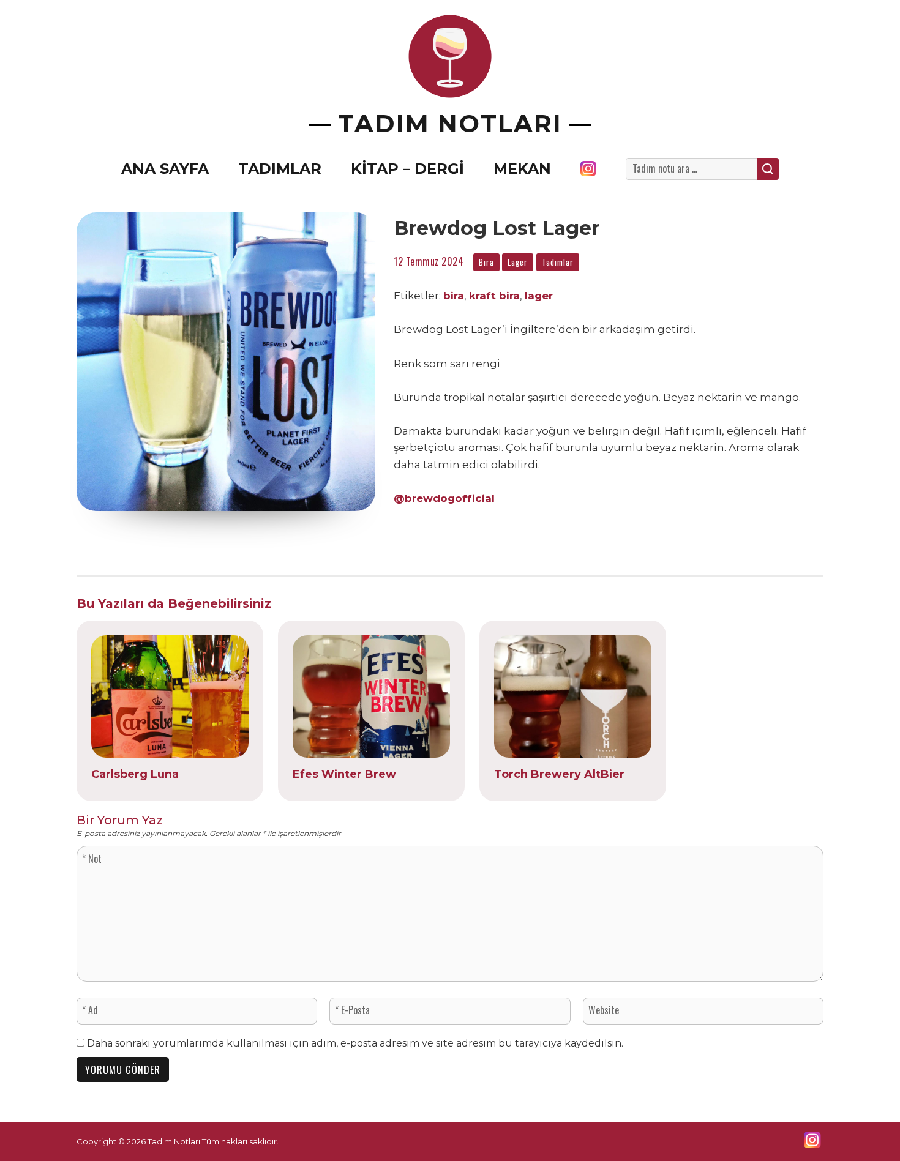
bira (453, 295)
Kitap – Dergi (407, 168)
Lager (518, 262)
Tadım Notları (450, 123)
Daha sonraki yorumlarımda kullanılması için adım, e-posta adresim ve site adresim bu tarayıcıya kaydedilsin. (355, 1043)
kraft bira (494, 295)
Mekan (522, 168)
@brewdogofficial (444, 498)
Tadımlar (279, 168)
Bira (486, 262)
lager (539, 295)
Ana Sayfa (165, 168)
